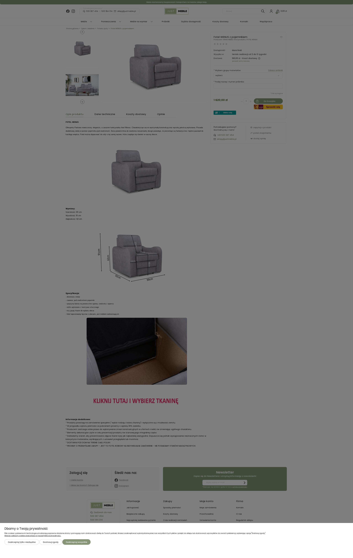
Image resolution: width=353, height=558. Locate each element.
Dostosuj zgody (50, 542)
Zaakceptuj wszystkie (76, 542)
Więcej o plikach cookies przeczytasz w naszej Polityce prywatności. (32, 536)
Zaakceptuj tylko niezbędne (22, 542)
